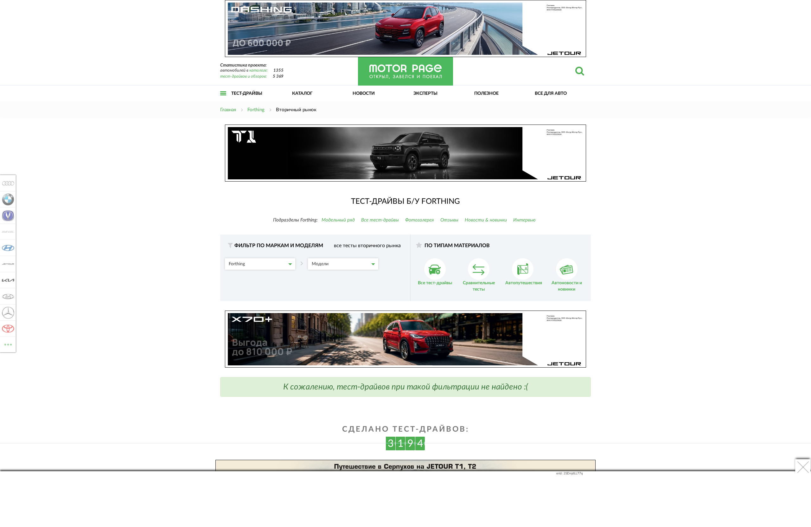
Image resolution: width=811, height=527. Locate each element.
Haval (6, 232)
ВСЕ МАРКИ (8, 342)
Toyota (6, 329)
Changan (6, 215)
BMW (6, 199)
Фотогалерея (419, 220)
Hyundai (6, 248)
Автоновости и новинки (567, 286)
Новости (364, 93)
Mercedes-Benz (6, 312)
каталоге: (258, 70)
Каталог (302, 93)
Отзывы (449, 220)
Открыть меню (223, 100)
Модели (320, 264)
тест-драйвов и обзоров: (243, 76)
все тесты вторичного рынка (367, 245)
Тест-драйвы (246, 93)
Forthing (237, 264)
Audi (6, 183)
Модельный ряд (338, 220)
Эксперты (425, 93)
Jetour (6, 264)
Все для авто (551, 93)
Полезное (486, 93)
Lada (6, 296)
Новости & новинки (486, 220)
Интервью (524, 220)
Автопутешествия (523, 283)
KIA (6, 280)
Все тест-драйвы (380, 220)
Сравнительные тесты (479, 286)
